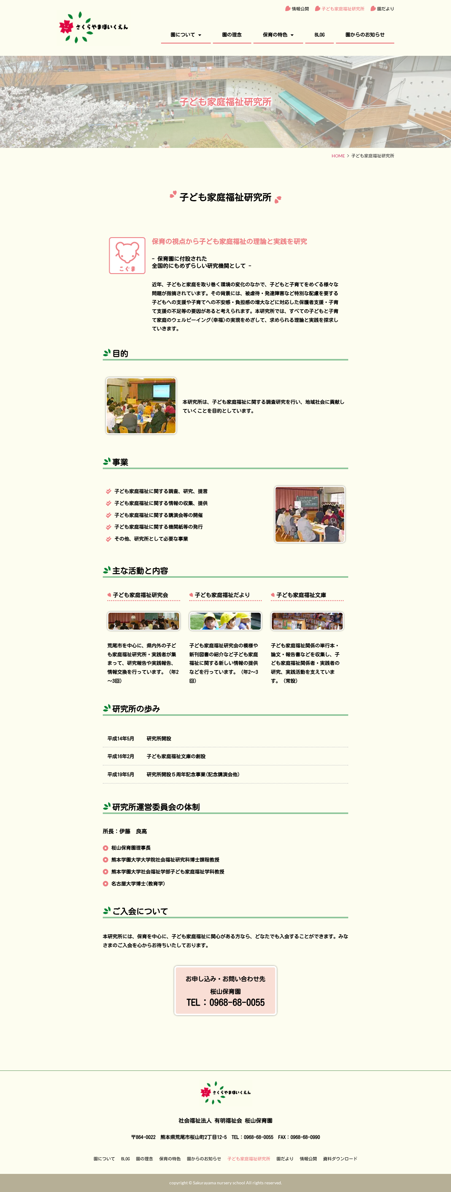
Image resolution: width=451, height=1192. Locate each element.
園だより (385, 9)
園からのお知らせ (365, 34)
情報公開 (300, 9)
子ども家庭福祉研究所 (343, 9)
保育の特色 (275, 34)
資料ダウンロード (340, 1159)
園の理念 (232, 34)
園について (183, 34)
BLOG (320, 34)
